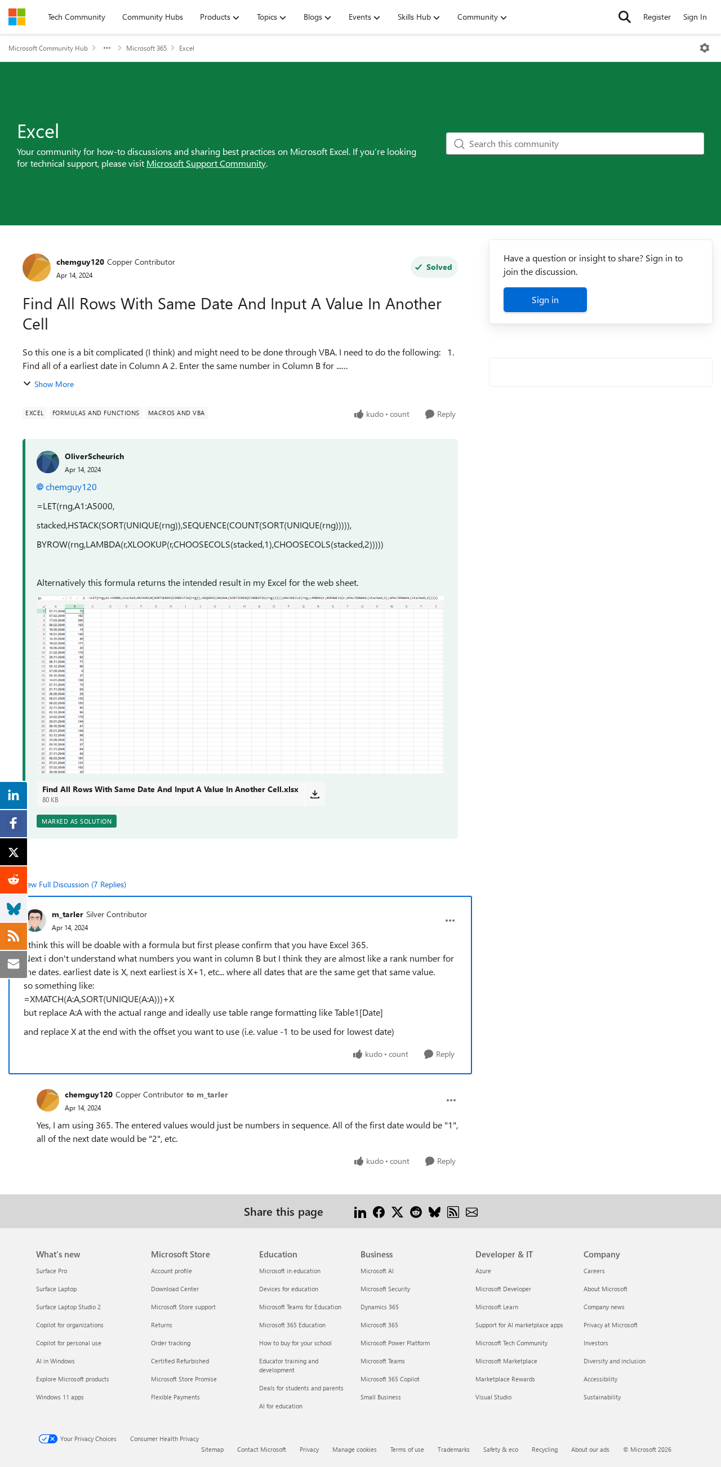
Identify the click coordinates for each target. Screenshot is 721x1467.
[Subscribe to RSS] (453, 1211)
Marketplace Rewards (505, 1379)
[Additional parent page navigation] (107, 48)
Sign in (545, 299)
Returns (161, 1325)
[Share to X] (397, 1211)
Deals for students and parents (301, 1388)
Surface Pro (51, 1270)
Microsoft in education (290, 1270)
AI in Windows (55, 1361)
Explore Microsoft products (72, 1379)
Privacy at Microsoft (611, 1325)
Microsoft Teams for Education (300, 1306)
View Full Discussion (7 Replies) (73, 884)
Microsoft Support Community (206, 163)
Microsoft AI (377, 1270)
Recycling (545, 1449)
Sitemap (212, 1449)
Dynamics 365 (379, 1306)
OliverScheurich (94, 456)
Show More (54, 384)
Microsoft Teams (382, 1361)
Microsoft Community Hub (48, 47)
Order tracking (170, 1343)
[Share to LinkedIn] (360, 1211)
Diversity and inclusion (615, 1361)
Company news (604, 1306)
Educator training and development (288, 1365)
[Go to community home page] (16, 16)
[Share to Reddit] (416, 1211)
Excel (186, 47)
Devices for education (288, 1288)
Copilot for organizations (70, 1325)
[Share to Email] (472, 1211)
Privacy (309, 1449)
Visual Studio (493, 1397)
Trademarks (454, 1449)
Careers (594, 1270)
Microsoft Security (385, 1288)
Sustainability (602, 1397)
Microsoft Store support (183, 1306)
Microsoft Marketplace (506, 1361)
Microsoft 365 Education (292, 1325)
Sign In (695, 16)
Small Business (380, 1397)
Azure (483, 1270)
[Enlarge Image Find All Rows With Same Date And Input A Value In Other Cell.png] (240, 684)
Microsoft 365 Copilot (390, 1379)
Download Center (175, 1288)
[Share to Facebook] (379, 1211)
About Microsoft (605, 1288)
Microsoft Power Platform (395, 1343)
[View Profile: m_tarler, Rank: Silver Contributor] (35, 920)
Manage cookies (354, 1449)
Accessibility (600, 1379)
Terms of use (407, 1449)
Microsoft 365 (146, 47)
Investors (596, 1343)
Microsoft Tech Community (511, 1343)
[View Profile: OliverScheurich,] (48, 462)
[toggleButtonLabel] (705, 48)
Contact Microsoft (261, 1449)
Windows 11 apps (60, 1397)
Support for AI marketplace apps (519, 1325)
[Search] (624, 17)
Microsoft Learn (496, 1306)
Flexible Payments (175, 1397)
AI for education (280, 1406)
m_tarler (67, 914)
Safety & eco (500, 1449)
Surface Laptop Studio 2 (68, 1306)
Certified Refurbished (180, 1361)
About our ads (590, 1449)
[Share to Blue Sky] (434, 1211)
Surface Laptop (56, 1288)
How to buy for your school (295, 1343)
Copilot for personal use (68, 1343)
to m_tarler (207, 1094)
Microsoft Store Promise (184, 1379)
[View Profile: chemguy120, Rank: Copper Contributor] (37, 268)
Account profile (171, 1270)
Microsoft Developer (503, 1288)
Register (657, 16)
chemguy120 (80, 261)
